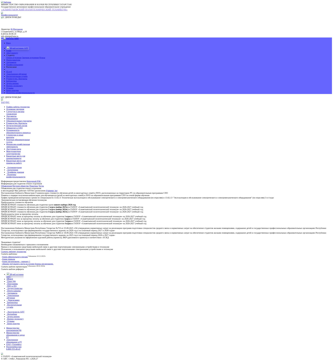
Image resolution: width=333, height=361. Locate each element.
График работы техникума (18, 107)
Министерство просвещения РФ (13, 329)
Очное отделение (14, 57)
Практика (33, 186)
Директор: (5, 29)
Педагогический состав (16, 125)
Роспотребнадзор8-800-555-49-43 (13, 348)
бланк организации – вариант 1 (16, 261)
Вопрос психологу (14, 86)
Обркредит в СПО (14, 128)
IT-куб (9, 72)
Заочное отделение (30, 57)
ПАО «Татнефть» (14, 344)
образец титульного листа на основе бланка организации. (27, 264)
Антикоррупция (14, 167)
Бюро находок (12, 90)
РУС (7, 102)
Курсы (42, 57)
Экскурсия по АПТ (15, 312)
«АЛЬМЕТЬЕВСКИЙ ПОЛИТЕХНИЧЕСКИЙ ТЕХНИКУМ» (34, 9)
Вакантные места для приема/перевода (15, 157)
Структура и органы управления (15, 112)
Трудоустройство (14, 288)
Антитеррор (12, 170)
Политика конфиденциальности (20, 93)
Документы (11, 116)
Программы (12, 285)
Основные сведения (15, 109)
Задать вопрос (12, 83)
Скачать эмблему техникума (13, 251)
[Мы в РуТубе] (2, 100)
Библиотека (11, 81)
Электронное (12, 296)
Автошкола (11, 62)
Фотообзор (11, 314)
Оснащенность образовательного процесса (18, 131)
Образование (12, 118)
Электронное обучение (16, 74)
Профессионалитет (14, 65)
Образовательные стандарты (19, 121)
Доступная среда (13, 149)
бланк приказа (8, 259)
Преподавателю (13, 60)
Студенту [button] (10, 55)
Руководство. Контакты (16, 79)
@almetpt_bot (51, 191)
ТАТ (3, 102)
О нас (8, 50)
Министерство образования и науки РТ (15, 335)
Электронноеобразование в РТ (14, 341)
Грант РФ (11, 281)
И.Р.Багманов (17, 29)
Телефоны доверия (15, 172)
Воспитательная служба (16, 76)
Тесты (41, 186)
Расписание (11, 67)
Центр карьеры (13, 291)
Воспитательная (14, 306)
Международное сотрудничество (13, 152)
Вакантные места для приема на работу (15, 162)
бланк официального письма (15, 257)
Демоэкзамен (13, 300)
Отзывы (9, 88)
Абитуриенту (12, 53)
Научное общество (20, 186)
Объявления (6, 186)
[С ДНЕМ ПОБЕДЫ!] (11, 97)
